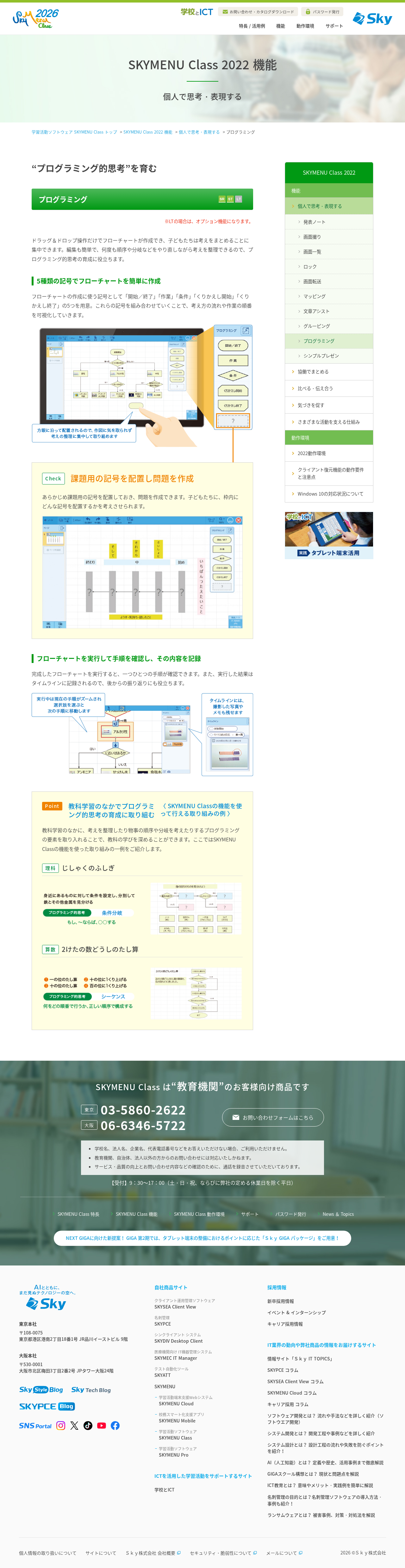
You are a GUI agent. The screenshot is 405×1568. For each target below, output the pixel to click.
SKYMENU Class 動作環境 (199, 1214)
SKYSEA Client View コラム (295, 1381)
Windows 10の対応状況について (331, 493)
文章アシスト (316, 311)
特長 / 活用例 (252, 25)
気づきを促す (311, 405)
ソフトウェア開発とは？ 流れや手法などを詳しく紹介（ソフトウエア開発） (325, 1418)
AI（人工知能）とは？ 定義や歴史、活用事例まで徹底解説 (325, 1462)
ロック (310, 266)
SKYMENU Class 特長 (78, 1214)
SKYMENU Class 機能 (137, 1214)
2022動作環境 (312, 453)
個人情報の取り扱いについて (48, 1553)
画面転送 (312, 281)
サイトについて (100, 1553)
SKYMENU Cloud (186, 1401)
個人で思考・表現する (320, 206)
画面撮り (312, 236)
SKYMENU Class (178, 1435)
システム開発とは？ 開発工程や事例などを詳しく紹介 (321, 1433)
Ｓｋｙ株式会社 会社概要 (150, 1553)
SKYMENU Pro (178, 1452)
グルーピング (316, 325)
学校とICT (164, 1489)
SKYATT (171, 1372)
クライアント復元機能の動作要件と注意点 (331, 473)
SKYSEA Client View (184, 1304)
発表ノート (314, 221)
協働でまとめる (313, 371)
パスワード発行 (326, 12)
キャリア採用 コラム (287, 1404)
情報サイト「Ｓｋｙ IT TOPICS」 (300, 1358)
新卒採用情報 (280, 1301)
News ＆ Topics (338, 1214)
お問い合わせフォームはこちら (278, 1117)
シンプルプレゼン (321, 355)
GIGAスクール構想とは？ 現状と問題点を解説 (313, 1474)
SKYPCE (162, 1321)
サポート (334, 25)
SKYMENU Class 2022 (329, 172)
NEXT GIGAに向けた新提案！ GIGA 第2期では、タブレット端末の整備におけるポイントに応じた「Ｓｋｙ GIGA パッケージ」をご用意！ (203, 1237)
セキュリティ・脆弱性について (221, 1553)
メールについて (281, 1553)
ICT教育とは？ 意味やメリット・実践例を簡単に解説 (320, 1485)
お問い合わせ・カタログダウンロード (262, 12)
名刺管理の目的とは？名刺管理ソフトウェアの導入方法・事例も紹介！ (325, 1500)
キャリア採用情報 (285, 1324)
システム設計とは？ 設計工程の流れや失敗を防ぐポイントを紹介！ (325, 1447)
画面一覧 (312, 251)
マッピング (314, 296)
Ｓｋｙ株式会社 (370, 1552)
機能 (280, 25)
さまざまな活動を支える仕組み (329, 421)
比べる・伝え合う (315, 388)
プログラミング (318, 340)
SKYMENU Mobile (181, 1418)
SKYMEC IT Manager (183, 1355)
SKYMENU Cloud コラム (292, 1393)
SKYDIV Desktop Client (178, 1338)
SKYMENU (164, 1386)
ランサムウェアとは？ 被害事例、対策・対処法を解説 (321, 1515)
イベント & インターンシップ (296, 1312)
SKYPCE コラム (282, 1370)
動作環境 (305, 25)
